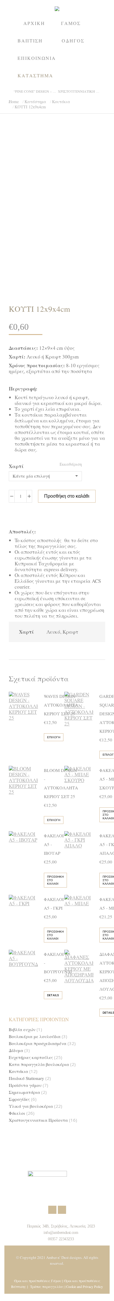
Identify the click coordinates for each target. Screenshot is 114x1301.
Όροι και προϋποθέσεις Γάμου (37, 1280)
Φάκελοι (17, 1113)
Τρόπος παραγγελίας (47, 1286)
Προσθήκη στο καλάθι (66, 496)
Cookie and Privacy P (80, 1286)
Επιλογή (53, 737)
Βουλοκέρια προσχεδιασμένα (37, 1043)
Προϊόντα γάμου (25, 1085)
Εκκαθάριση (71, 464)
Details (53, 995)
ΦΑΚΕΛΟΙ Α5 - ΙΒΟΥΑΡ (54, 844)
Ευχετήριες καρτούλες (31, 1057)
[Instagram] (62, 1210)
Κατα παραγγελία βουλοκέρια (39, 1064)
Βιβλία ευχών (22, 1029)
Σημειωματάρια (24, 1092)
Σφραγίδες (19, 1099)
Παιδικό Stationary (26, 1078)
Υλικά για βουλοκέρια (31, 1106)
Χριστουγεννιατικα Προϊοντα (38, 1120)
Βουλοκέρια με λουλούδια (35, 1036)
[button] (86, 4)
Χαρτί (16, 466)
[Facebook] (52, 1210)
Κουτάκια (18, 1071)
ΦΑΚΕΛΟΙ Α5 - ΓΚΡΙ (54, 903)
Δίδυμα (16, 1050)
